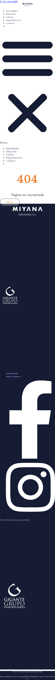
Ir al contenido (9, 1)
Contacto (10, 23)
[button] (27, 87)
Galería (9, 17)
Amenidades (12, 11)
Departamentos (13, 20)
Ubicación (11, 14)
